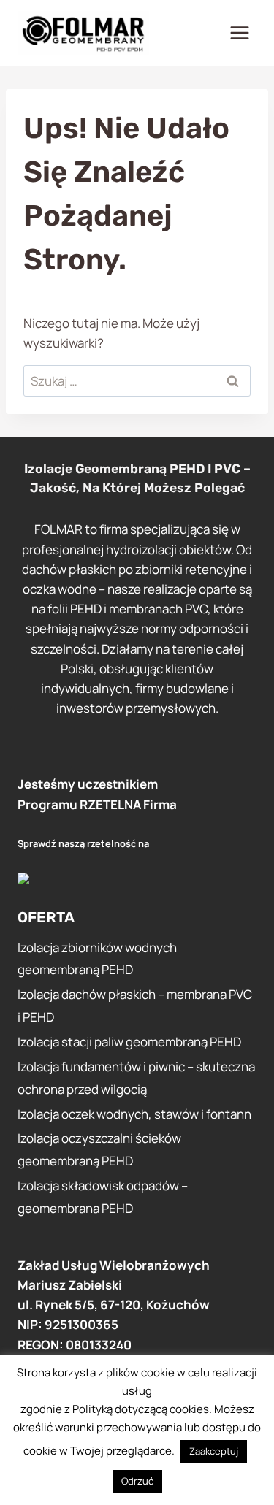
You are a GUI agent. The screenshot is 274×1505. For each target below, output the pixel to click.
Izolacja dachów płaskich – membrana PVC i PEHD (135, 1005)
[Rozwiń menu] (239, 32)
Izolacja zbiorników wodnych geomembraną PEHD (97, 959)
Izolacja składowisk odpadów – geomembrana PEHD (103, 1197)
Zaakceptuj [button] (213, 1451)
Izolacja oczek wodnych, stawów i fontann (134, 1114)
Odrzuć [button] (137, 1480)
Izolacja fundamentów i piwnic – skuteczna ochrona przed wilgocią (136, 1078)
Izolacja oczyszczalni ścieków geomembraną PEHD (99, 1149)
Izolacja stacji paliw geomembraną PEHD (129, 1041)
